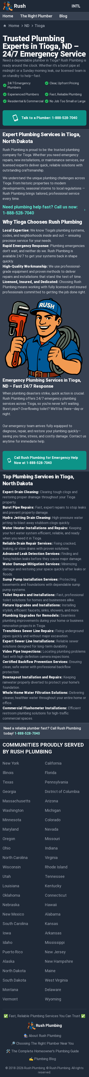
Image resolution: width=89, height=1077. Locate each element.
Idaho (7, 942)
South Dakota (14, 980)
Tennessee (55, 876)
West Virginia (56, 980)
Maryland (11, 829)
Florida (50, 772)
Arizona (51, 801)
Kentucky (53, 886)
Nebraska (11, 904)
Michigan (53, 810)
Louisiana (11, 886)
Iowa (7, 933)
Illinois (8, 772)
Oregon (9, 838)
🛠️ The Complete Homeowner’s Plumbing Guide (42, 1051)
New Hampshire (59, 961)
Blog (63, 16)
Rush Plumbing (34, 1068)
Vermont (10, 999)
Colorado (52, 820)
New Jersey (55, 952)
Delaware (53, 989)
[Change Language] (77, 6)
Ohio (6, 848)
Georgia (9, 791)
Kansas (51, 923)
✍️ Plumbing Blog (42, 1059)
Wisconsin (12, 867)
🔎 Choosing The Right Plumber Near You (42, 1043)
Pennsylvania (56, 782)
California (53, 763)
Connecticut (56, 895)
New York (11, 763)
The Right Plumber (36, 16)
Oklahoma (11, 895)
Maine (50, 971)
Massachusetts (16, 801)
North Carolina (15, 857)
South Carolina (15, 923)
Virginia (51, 857)
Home (8, 16)
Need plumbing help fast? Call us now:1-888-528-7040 (40, 209)
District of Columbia (62, 791)
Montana (10, 989)
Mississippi (55, 942)
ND (26, 25)
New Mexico (13, 914)
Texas (8, 782)
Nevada (51, 829)
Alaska (8, 961)
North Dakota (14, 971)
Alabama (52, 914)
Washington (13, 810)
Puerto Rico (13, 952)
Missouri (52, 838)
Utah (7, 876)
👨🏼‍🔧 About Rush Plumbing (42, 1036)
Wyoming (53, 999)
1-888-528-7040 (27, 733)
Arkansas (53, 933)
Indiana (51, 848)
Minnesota (12, 820)
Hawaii (51, 904)
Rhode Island (56, 867)
